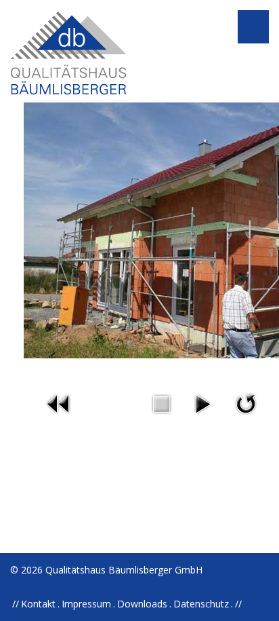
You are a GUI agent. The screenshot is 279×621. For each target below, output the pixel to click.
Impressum (86, 603)
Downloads (142, 603)
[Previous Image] (59, 402)
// (238, 603)
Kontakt (38, 603)
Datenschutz (201, 603)
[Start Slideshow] (202, 402)
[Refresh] (245, 402)
